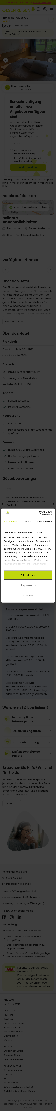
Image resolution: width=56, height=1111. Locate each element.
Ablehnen (28, 595)
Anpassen (26, 585)
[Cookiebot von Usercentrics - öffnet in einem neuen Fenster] (39, 513)
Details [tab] (27, 521)
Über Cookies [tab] (44, 521)
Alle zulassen (28, 575)
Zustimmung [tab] (10, 521)
